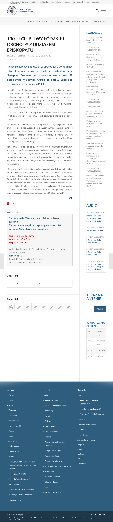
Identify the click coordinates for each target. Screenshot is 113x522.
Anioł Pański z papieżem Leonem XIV (89, 402)
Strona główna (42, 21)
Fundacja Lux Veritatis (17, 474)
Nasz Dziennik (78, 2)
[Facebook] (92, 514)
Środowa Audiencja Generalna (92, 414)
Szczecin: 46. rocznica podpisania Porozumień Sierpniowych (95, 113)
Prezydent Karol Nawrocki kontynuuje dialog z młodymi (94, 57)
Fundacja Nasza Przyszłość (19, 479)
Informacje (52, 21)
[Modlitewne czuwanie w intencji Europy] (60, 307)
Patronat (80, 458)
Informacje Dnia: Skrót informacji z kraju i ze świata (94, 40)
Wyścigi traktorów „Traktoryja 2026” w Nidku (94, 123)
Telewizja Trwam (15, 451)
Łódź (18, 212)
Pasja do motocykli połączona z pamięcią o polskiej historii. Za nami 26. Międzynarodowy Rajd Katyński (95, 76)
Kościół (42, 56)
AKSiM (34, 2)
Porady (48, 416)
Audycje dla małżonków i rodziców (55, 444)
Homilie (48, 437)
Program (80, 445)
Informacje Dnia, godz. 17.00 (93, 241)
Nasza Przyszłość (92, 2)
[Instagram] (100, 514)
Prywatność (82, 463)
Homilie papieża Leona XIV (90, 409)
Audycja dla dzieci (93, 106)
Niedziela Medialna (52, 477)
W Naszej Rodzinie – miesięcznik (21, 489)
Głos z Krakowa (51, 431)
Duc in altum (50, 426)
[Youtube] (104, 514)
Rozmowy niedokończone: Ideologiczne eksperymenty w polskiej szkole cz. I (96, 158)
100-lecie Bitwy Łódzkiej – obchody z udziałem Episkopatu (37, 44)
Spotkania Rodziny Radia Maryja (58, 466)
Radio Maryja (14, 446)
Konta (79, 449)
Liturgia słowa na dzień (86, 440)
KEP (13, 212)
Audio (91, 205)
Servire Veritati (15, 3)
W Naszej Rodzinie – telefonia (20, 495)
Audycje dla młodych (53, 461)
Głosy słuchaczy (51, 482)
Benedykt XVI (14, 421)
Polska (60, 21)
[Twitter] (96, 514)
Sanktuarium (44, 2)
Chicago (83, 430)
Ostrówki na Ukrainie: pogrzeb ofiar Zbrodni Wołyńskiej (94, 146)
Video (81, 395)
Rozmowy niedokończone (55, 405)
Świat (11, 400)
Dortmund (84, 435)
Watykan (12, 410)
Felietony (48, 421)
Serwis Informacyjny (53, 492)
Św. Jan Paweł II (15, 426)
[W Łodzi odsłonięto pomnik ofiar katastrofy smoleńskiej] (11, 307)
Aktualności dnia (51, 400)
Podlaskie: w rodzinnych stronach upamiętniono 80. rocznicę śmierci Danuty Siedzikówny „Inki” (95, 180)
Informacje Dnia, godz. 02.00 (93, 253)
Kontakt (80, 454)
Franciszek (13, 415)
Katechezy (49, 411)
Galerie (81, 419)
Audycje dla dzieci (52, 456)
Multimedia (46, 390)
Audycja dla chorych (53, 450)
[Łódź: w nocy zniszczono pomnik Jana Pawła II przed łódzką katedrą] (43, 307)
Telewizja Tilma (15, 500)
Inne (46, 487)
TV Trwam (25, 2)
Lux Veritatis (56, 2)
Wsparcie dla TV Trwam (20, 239)
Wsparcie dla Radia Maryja (21, 236)
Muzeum (67, 2)
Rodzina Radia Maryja (87, 425)
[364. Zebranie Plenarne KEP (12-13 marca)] (19, 307)
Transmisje (49, 471)
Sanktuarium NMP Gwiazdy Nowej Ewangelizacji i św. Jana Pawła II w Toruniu (22, 465)
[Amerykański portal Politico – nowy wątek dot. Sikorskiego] (2, 261)
